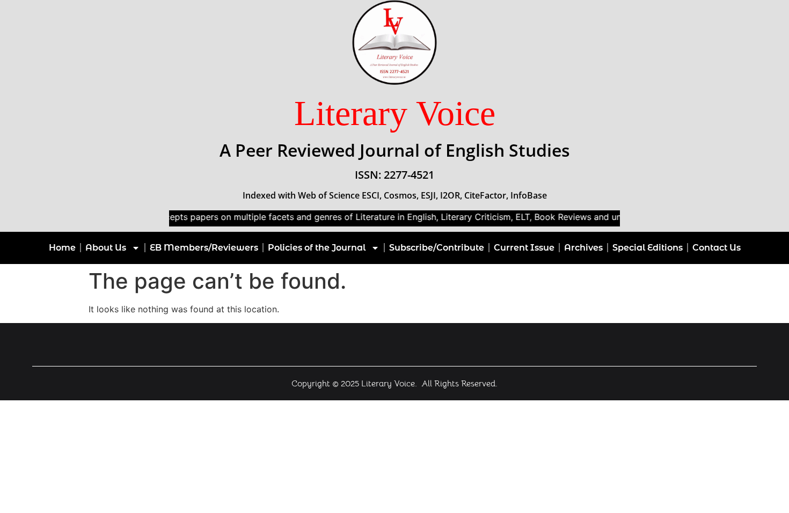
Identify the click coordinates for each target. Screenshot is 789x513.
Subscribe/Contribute (436, 248)
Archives (583, 248)
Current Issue (524, 248)
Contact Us (716, 248)
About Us (105, 248)
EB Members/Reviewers (204, 248)
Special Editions (647, 248)
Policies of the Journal (317, 248)
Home (62, 248)
